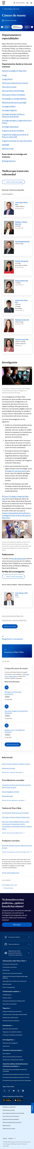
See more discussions (13, 744)
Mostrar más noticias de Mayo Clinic (12, 833)
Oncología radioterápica (10, 127)
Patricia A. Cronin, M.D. (21, 339)
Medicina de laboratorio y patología (14, 102)
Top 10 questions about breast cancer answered (15, 813)
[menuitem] (17, 27)
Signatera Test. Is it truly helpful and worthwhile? (15, 731)
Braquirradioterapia (7, 796)
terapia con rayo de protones (16, 471)
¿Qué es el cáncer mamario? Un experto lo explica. (16, 764)
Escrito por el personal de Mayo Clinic (12, 616)
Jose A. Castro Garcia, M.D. (21, 203)
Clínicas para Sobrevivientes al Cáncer (15, 83)
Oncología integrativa (9, 110)
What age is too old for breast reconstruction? (13, 693)
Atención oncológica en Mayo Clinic (14, 71)
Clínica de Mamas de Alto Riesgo (13, 91)
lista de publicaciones (18, 558)
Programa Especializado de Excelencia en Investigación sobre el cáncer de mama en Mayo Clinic (16, 515)
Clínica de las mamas (9, 87)
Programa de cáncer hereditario (13, 131)
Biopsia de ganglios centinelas (10, 791)
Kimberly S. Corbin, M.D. (22, 320)
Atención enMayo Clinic (28, 26)
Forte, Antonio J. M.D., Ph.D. (21, 594)
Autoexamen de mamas (8, 768)
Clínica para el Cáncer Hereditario (13, 95)
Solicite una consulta (10, 626)
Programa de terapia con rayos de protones (17, 141)
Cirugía (4, 75)
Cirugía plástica (7, 79)
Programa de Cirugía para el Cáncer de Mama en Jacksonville (15, 135)
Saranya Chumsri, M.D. (21, 280)
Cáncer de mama (14, 15)
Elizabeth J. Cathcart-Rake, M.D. (21, 223)
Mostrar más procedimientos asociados (13, 800)
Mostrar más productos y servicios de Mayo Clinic (16, 852)
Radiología (5, 145)
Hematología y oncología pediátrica (14, 99)
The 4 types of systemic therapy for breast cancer (16, 817)
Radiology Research (9, 161)
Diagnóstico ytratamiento (5, 26)
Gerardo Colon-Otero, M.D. (21, 301)
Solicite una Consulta (10, 20)
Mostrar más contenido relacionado (12, 772)
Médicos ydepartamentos (17, 26)
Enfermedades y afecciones (11, 9)
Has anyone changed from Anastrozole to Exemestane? (16, 712)
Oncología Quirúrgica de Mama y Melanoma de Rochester (13, 115)
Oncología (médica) (9, 106)
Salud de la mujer (8, 148)
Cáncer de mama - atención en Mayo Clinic (14, 620)
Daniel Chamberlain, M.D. (22, 241)
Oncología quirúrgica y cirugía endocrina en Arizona (17, 121)
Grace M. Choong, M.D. (21, 261)
